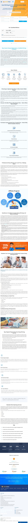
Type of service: (2, 17)
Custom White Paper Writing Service (4, 503)
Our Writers (23, 488)
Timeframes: (20, 17)
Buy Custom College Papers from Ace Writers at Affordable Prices (8, 495)
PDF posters (24, 62)
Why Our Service (19, 488)
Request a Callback (18, 512)
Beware (26, 488)
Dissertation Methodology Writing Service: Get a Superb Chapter (7, 504)
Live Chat (17, 511)
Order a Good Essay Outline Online (4, 502)
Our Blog (2, 489)
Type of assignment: (12, 17)
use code (20, 248)
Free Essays (5, 489)
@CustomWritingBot (18, 513)
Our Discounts (11, 488)
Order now (22, 1)
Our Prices (15, 488)
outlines (22, 59)
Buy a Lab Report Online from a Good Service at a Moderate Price (8, 501)
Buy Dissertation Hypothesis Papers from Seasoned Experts (7, 505)
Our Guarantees (7, 488)
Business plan (13, 461)
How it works (2, 488)
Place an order (14, 83)
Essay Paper (2, 496)
